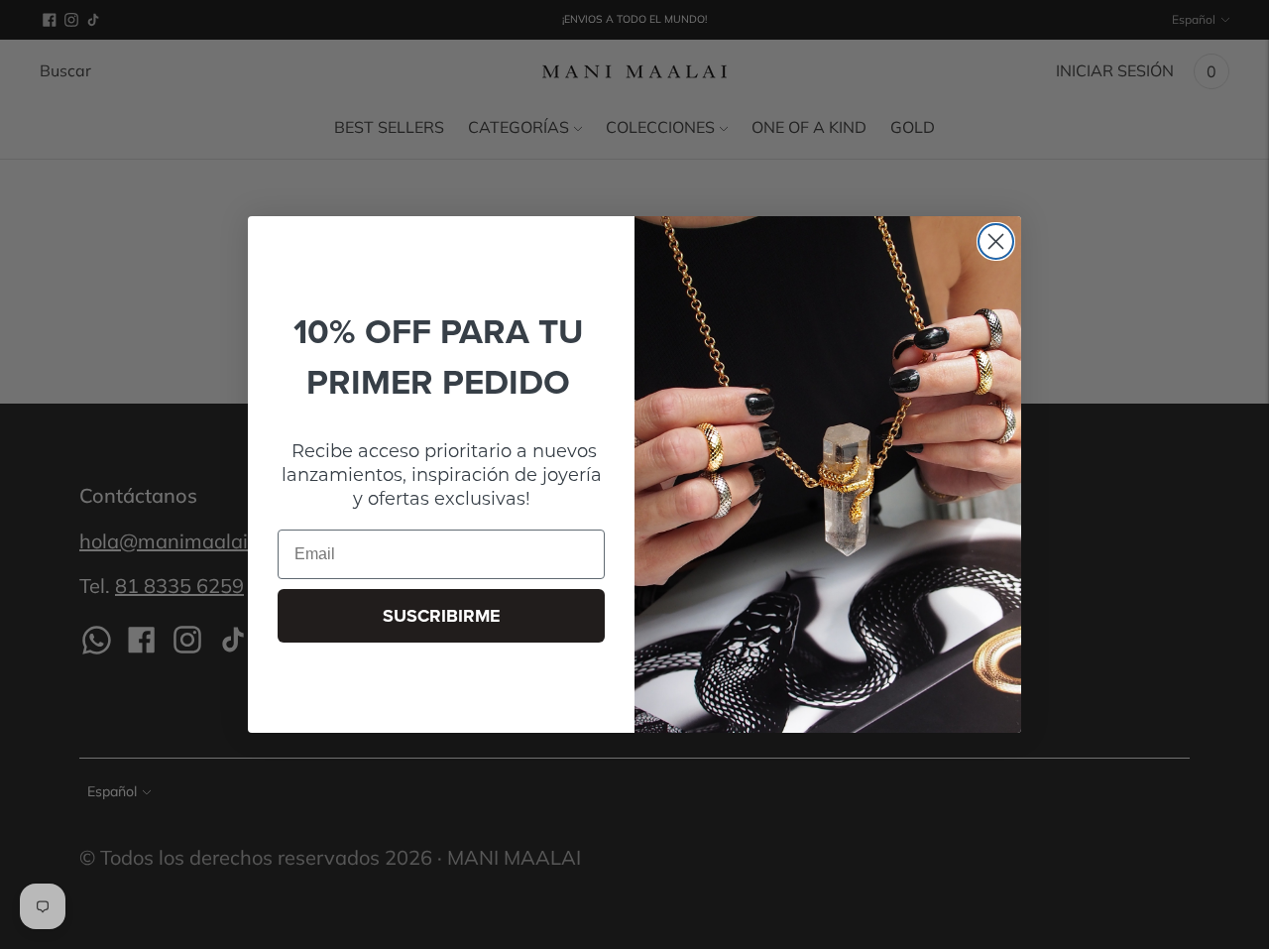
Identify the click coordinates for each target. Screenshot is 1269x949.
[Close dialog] (996, 241)
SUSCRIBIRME (442, 616)
